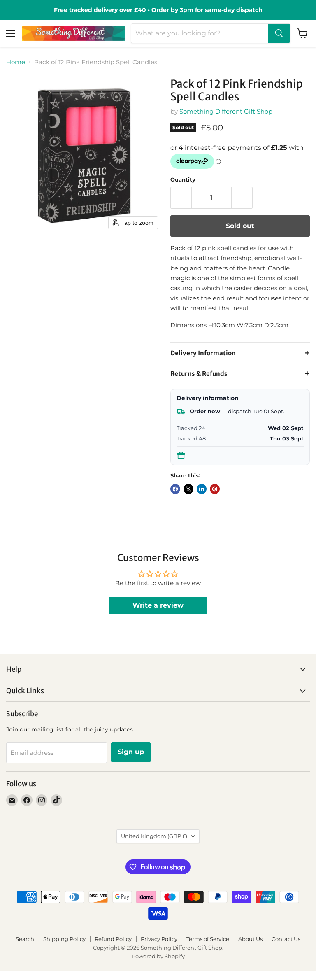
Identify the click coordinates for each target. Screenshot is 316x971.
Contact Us (286, 939)
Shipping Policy (64, 939)
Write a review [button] (158, 605)
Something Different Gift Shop (225, 111)
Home (15, 61)
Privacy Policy (159, 939)
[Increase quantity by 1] (242, 197)
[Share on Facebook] (175, 489)
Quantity (182, 180)
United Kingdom (154, 836)
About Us (250, 939)
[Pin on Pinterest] (215, 489)
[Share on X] (188, 489)
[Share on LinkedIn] (202, 489)
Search (25, 939)
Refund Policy (113, 939)
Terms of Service (207, 939)
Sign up (131, 752)
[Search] (279, 33)
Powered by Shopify (158, 956)
